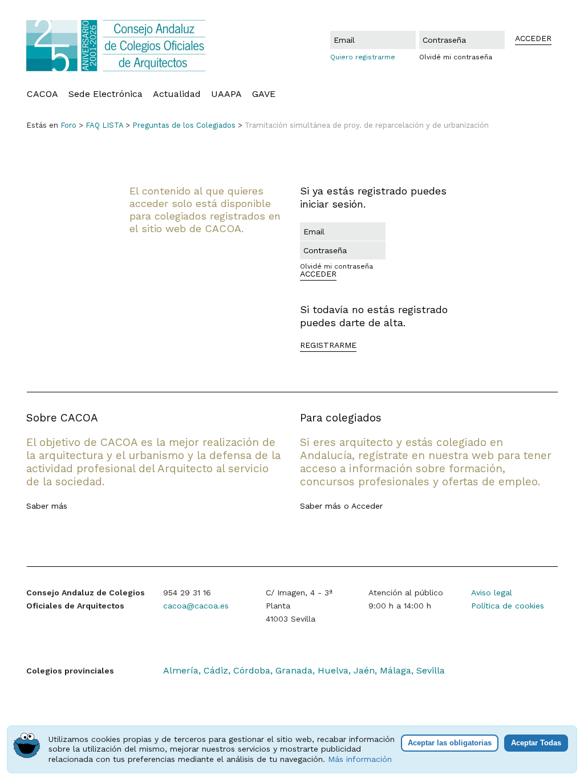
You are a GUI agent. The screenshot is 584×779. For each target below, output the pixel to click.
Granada (294, 670)
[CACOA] (121, 45)
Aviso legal (491, 592)
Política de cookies (507, 605)
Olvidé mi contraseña (455, 57)
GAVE (263, 94)
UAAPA (226, 94)
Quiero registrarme (362, 57)
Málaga (395, 670)
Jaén (364, 670)
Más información (360, 759)
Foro (68, 125)
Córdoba (251, 670)
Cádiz (216, 670)
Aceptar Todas (536, 743)
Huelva (333, 670)
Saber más (46, 505)
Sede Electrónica (105, 94)
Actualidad (177, 94)
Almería (180, 670)
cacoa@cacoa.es (196, 605)
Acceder (367, 505)
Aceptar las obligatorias (450, 743)
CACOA (42, 94)
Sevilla (430, 670)
